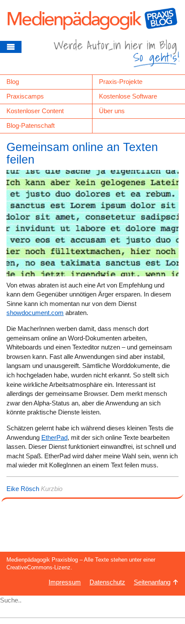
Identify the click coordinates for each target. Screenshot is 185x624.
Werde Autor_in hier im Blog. (116, 56)
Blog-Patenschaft (30, 125)
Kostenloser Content (35, 110)
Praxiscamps (25, 96)
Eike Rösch (22, 488)
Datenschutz (107, 582)
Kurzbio (51, 488)
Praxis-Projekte (120, 81)
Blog (12, 81)
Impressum (65, 582)
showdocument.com (35, 312)
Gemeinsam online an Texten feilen (82, 154)
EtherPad (54, 437)
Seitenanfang (152, 582)
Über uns (112, 110)
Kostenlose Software (128, 96)
